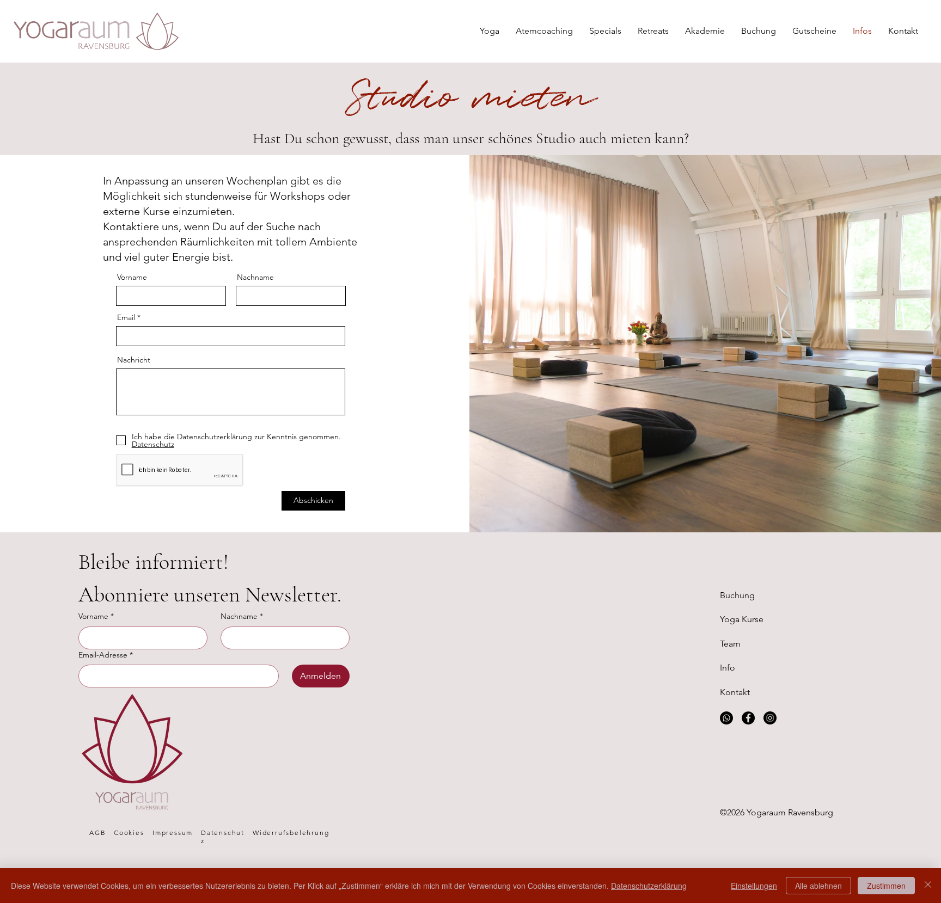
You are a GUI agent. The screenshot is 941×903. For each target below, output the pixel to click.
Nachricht (133, 360)
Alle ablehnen (818, 885)
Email (126, 317)
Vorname (132, 277)
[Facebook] (748, 717)
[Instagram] (770, 717)
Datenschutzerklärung (649, 885)
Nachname (255, 277)
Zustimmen (886, 885)
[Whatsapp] (726, 717)
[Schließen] (927, 885)
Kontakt (735, 692)
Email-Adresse (105, 655)
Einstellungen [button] (754, 885)
